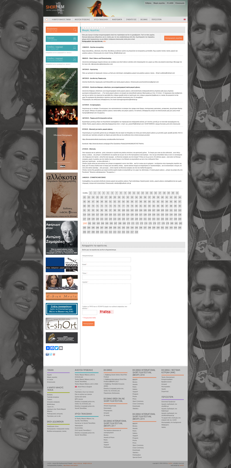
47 (93, 202)
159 (179, 219)
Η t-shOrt (170, 3)
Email (84, 264)
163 (98, 223)
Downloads (136, 406)
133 (166, 215)
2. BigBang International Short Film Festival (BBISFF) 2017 (115, 380)
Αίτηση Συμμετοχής (110, 406)
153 (153, 219)
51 (110, 202)
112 (175, 210)
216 (127, 232)
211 (106, 232)
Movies (106, 435)
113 (179, 210)
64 (167, 202)
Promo (135, 396)
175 (150, 223)
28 (110, 197)
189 (110, 228)
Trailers (49, 399)
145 (119, 219)
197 (145, 228)
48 (97, 202)
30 (119, 197)
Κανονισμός (107, 408)
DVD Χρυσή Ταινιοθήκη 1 (83, 430)
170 (128, 223)
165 (106, 223)
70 (93, 206)
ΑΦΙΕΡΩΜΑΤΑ (117, 19)
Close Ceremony (138, 404)
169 (124, 223)
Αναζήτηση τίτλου (53, 426)
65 (171, 202)
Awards (135, 384)
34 (136, 197)
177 (158, 223)
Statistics (135, 408)
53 (119, 202)
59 (145, 202)
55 (128, 202)
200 (158, 228)
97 (110, 210)
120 (110, 215)
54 (123, 202)
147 (127, 219)
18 (164, 193)
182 (180, 223)
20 (173, 193)
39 (158, 197)
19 (169, 193)
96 (106, 210)
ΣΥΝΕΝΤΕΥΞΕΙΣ (131, 19)
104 (140, 210)
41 (167, 197)
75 (115, 206)
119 (106, 215)
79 (132, 206)
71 (97, 206)
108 (158, 210)
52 (115, 202)
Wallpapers (165, 425)
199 (153, 228)
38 (154, 197)
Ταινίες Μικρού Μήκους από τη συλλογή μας (85, 376)
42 (171, 197)
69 (89, 206)
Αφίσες (163, 427)
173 (141, 223)
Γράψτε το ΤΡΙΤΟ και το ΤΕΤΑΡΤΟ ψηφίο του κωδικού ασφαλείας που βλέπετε (104, 307)
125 (132, 215)
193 (127, 228)
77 (123, 206)
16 (156, 193)
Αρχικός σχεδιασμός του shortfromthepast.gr (169, 414)
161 (89, 223)
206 (84, 232)
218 (136, 232)
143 (110, 219)
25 (97, 197)
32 (128, 197)
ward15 (182, 465)
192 (123, 228)
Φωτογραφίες (165, 386)
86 (162, 206)
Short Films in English (185, 19)
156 (166, 219)
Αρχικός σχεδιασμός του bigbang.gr (169, 410)
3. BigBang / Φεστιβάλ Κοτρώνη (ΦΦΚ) (114, 385)
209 (97, 232)
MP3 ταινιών (79, 399)
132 (162, 215)
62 (158, 202)
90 (180, 206)
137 (84, 219)
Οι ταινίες (107, 415)
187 (101, 228)
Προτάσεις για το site (54, 416)
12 (138, 193)
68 (84, 206)
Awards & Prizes (109, 437)
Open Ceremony (138, 401)
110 (166, 210)
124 (127, 215)
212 (110, 232)
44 (180, 197)
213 (114, 232)
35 (141, 197)
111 (171, 210)
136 (179, 215)
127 (140, 215)
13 (143, 193)
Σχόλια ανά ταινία (80, 397)
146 (123, 219)
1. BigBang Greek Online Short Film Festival (115, 376)
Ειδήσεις (148, 3)
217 (132, 232)
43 (175, 197)
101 (127, 210)
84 (154, 206)
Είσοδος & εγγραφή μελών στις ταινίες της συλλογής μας (85, 403)
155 (162, 219)
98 (115, 210)
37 (149, 197)
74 (110, 206)
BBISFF (135, 379)
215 (123, 232)
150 (140, 219)
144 (114, 219)
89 (175, 206)
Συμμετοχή (164, 391)
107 (153, 210)
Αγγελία (85, 282)
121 (114, 215)
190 (114, 228)
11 (134, 193)
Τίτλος (84, 273)
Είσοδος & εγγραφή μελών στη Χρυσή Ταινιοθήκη (84, 407)
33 (132, 197)
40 (162, 197)
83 (149, 206)
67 (180, 202)
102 (132, 210)
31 (123, 197)
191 (119, 228)
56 (132, 202)
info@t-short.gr (87, 463)
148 (132, 219)
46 (89, 202)
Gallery (106, 442)
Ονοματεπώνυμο (87, 256)
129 (149, 215)
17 (160, 193)
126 (136, 215)
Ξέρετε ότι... (51, 407)
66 (175, 202)
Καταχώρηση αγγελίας (173, 38)
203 (171, 228)
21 (177, 193)
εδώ (104, 41)
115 (88, 215)
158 (175, 219)
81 (141, 206)
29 (115, 197)
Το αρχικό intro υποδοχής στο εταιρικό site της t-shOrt (171, 419)
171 (132, 223)
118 (101, 215)
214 (119, 232)
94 (97, 210)
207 (88, 232)
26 (102, 197)
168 (119, 223)
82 (145, 206)
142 (106, 219)
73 (106, 206)
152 (149, 219)
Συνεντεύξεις (79, 428)
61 (154, 202)
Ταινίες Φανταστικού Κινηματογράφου (168, 378)
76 (119, 206)
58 (141, 202)
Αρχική (46, 19)
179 (167, 223)
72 (102, 206)
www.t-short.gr (77, 463)
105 (145, 210)
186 (97, 228)
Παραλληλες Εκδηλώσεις (112, 393)
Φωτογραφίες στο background (171, 422)
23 (89, 197)
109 (162, 210)
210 (101, 232)
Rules (106, 440)
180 (171, 223)
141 (101, 219)
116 (93, 215)
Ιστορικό (106, 413)
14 (147, 193)
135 (175, 215)
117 (97, 215)
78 (128, 206)
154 (158, 219)
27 (106, 197)
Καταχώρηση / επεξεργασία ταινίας (58, 429)
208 (93, 232)
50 (106, 202)
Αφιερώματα (79, 425)
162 (93, 223)
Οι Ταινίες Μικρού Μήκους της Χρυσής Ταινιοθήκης (84, 420)
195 (136, 228)
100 (123, 210)
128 (145, 215)
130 (153, 215)
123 (123, 215)
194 (132, 228)
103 (136, 210)
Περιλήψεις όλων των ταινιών (84, 392)
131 (158, 215)
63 (162, 202)
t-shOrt (170, 463)
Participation (137, 455)
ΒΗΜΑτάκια (51, 404)
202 (166, 228)
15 (151, 193)
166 (111, 223)
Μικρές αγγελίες (159, 3)
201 (162, 228)
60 (149, 202)
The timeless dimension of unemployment (112, 432)
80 (136, 206)
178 (163, 223)
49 (102, 202)
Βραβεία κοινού (166, 382)
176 (154, 223)
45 (84, 202)
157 (171, 219)
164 (102, 223)
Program (135, 394)
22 (84, 197)
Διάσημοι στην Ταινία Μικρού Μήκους (56, 410)
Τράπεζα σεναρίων (53, 397)
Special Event (137, 457)
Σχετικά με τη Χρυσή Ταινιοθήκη (85, 423)
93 (93, 210)
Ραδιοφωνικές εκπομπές (55, 414)
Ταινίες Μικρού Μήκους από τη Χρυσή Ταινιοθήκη (85, 380)
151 (145, 219)
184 (88, 228)
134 (171, 215)
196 (140, 228)
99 (119, 210)
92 (89, 210)
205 (179, 228)
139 (93, 219)
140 (97, 219)
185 (93, 228)
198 (149, 228)
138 (88, 219)
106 (149, 210)
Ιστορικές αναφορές (53, 402)
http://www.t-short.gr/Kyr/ (70, 465)
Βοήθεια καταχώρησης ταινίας (57, 431)
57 (136, 202)
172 (137, 223)
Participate (107, 447)
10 (130, 193)
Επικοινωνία (180, 3)
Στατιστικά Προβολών (168, 402)
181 (176, 223)
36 (145, 197)
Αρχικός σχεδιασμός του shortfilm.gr (169, 405)
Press (134, 399)
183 (84, 228)
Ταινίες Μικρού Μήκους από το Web (86, 384)
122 (119, 215)
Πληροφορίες (108, 410)
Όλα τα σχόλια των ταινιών (83, 394)
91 (84, 210)
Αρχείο (163, 389)
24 (93, 197)
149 (136, 219)
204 (175, 228)
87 (167, 206)
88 (171, 206)
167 (115, 223)
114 (84, 215)
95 (102, 210)
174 (145, 223)
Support (106, 445)
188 (106, 228)
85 (158, 206)
